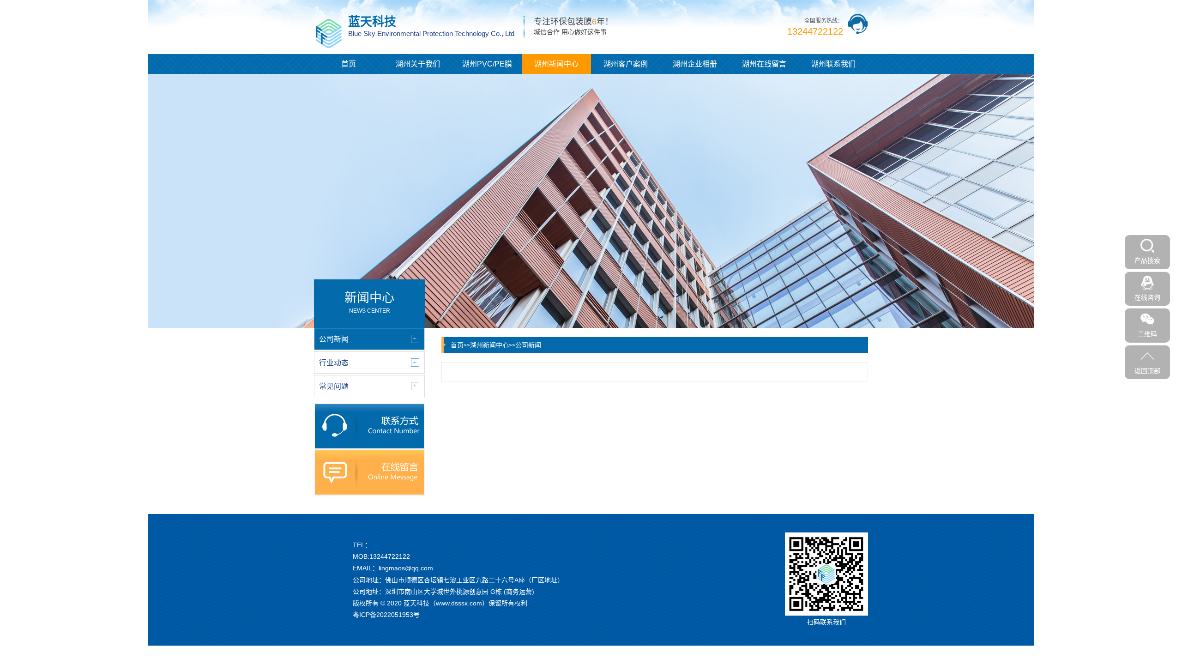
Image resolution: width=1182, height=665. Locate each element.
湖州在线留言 (764, 64)
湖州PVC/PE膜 (487, 64)
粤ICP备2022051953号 (386, 614)
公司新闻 (528, 345)
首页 (348, 64)
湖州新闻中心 (556, 64)
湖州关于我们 (418, 64)
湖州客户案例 (625, 64)
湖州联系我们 (833, 64)
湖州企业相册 (695, 64)
